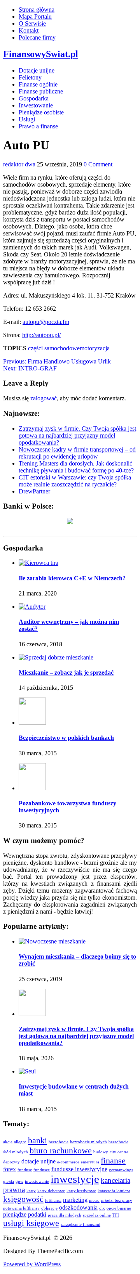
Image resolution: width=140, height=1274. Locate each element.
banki (37, 1140)
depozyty (11, 1162)
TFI (115, 1215)
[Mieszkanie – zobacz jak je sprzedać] (56, 657)
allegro (20, 1142)
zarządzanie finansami (80, 1224)
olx (102, 1208)
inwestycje (75, 1179)
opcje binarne (119, 1208)
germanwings (121, 1170)
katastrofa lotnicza (114, 1191)
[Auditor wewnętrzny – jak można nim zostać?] (32, 606)
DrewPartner (34, 491)
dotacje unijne (38, 1161)
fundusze (41, 1170)
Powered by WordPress (32, 1264)
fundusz (25, 1170)
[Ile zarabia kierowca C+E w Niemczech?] (38, 562)
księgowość (23, 1199)
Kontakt (28, 30)
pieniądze (14, 1214)
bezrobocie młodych (88, 1142)
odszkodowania (78, 1207)
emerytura (90, 1162)
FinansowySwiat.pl (40, 54)
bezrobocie (58, 1142)
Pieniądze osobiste (41, 112)
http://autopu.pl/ (41, 335)
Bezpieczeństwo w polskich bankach (66, 737)
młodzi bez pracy (116, 1200)
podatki (37, 1214)
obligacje (49, 1208)
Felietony (30, 77)
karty (31, 1191)
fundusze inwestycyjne (79, 1169)
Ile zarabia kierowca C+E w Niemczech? (72, 578)
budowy (100, 1152)
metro (94, 1200)
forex (9, 1169)
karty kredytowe (81, 1191)
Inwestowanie (36, 105)
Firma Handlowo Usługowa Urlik (57, 361)
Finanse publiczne (41, 91)
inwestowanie (37, 1181)
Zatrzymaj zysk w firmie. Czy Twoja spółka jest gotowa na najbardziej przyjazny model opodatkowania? (77, 435)
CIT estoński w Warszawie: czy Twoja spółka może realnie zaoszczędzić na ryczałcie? (75, 481)
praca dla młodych (64, 1215)
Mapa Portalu (35, 16)
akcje (7, 1142)
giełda (8, 1181)
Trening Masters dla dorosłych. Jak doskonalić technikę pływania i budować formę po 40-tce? (76, 467)
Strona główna (36, 9)
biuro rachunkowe (61, 1150)
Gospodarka (34, 98)
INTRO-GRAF (30, 368)
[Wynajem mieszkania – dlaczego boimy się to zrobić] (52, 941)
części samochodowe (54, 348)
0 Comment (98, 164)
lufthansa (53, 1200)
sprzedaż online (97, 1215)
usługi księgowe (31, 1223)
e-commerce (68, 1162)
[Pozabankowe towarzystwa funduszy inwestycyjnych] (32, 788)
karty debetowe (51, 1191)
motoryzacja (95, 348)
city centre (119, 1152)
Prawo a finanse (38, 126)
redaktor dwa (19, 164)
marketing (75, 1199)
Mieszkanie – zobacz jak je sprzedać (66, 672)
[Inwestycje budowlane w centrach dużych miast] (27, 1071)
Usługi (27, 119)
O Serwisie (32, 23)
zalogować (43, 398)
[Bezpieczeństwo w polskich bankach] (32, 722)
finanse (113, 1160)
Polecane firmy (37, 37)
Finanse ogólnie (38, 84)
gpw (19, 1181)
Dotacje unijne (36, 70)
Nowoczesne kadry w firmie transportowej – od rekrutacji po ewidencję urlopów (77, 453)
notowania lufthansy (21, 1208)
